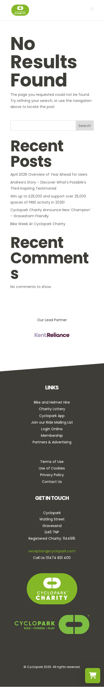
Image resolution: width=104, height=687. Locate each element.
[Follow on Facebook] (37, 653)
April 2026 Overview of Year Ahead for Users (48, 174)
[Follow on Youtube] (66, 653)
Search (85, 125)
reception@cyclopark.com (52, 551)
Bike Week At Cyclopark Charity (37, 223)
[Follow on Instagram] (51, 653)
